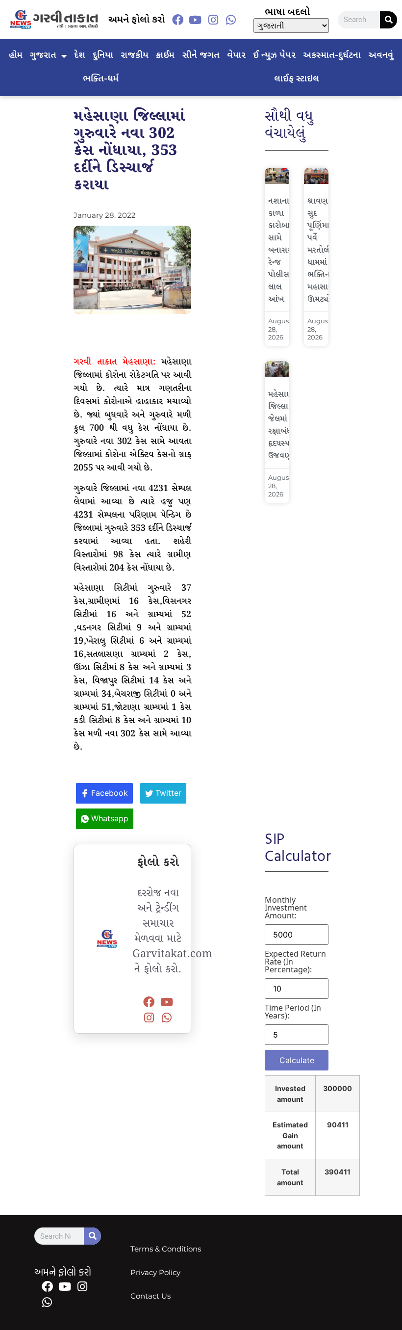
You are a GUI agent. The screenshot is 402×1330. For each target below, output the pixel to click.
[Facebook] (177, 19)
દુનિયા (103, 55)
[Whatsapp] (231, 19)
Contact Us (150, 1296)
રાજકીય (135, 55)
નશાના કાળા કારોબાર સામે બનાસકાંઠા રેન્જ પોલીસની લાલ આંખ (284, 250)
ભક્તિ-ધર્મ (101, 79)
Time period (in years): (293, 1011)
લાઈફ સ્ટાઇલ (296, 79)
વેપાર (236, 55)
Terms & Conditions (165, 1248)
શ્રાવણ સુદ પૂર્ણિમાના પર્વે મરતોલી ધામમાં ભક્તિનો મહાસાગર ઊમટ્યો (322, 250)
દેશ (79, 55)
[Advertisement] (296, 660)
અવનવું (380, 55)
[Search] (388, 19)
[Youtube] (195, 19)
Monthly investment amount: (286, 907)
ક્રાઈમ (165, 55)
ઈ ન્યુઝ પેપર (274, 55)
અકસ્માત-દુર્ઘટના (332, 55)
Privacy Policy (155, 1272)
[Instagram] (213, 19)
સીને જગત (201, 55)
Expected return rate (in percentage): (295, 961)
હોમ (16, 55)
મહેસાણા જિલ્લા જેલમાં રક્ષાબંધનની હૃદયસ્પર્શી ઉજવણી (285, 425)
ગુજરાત (43, 55)
